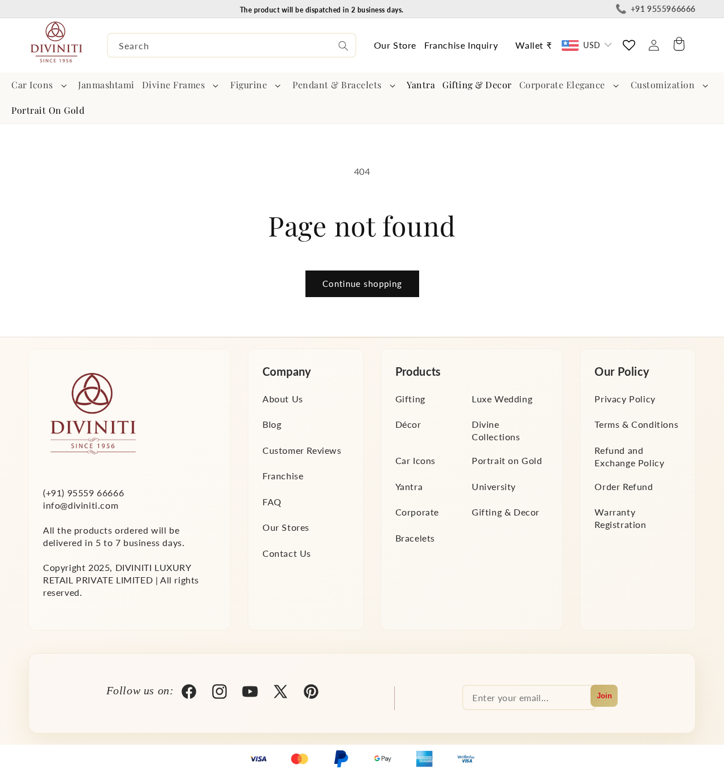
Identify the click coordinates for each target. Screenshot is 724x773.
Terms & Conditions (636, 424)
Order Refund (623, 486)
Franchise (282, 476)
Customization (663, 85)
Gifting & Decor (506, 512)
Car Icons (32, 85)
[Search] (343, 45)
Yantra (409, 486)
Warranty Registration (620, 518)
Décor (408, 424)
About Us (282, 398)
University (494, 486)
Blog (271, 424)
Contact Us (286, 553)
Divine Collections (496, 430)
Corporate (417, 512)
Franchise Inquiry (461, 45)
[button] (41, 85)
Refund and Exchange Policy (629, 456)
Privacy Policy (624, 398)
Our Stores (285, 527)
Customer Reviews (302, 450)
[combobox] (231, 45)
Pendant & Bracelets (337, 85)
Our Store (395, 45)
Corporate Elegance (562, 85)
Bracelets (415, 537)
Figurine (248, 85)
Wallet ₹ (533, 45)
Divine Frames (173, 85)
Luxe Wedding (502, 398)
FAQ (272, 501)
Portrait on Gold (507, 460)
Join (604, 696)
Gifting (410, 398)
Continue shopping (362, 283)
